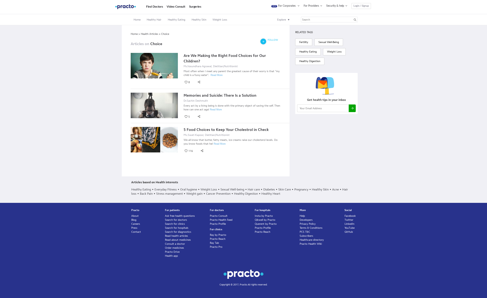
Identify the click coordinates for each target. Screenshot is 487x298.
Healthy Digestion (246, 193)
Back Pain (146, 193)
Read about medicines (178, 239)
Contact (136, 231)
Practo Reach (217, 239)
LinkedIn (349, 223)
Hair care (254, 189)
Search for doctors (176, 220)
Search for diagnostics (178, 231)
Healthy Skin (320, 189)
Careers (135, 223)
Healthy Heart (270, 193)
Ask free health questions (180, 216)
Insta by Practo (264, 216)
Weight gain (194, 193)
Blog (133, 220)
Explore (281, 19)
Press (134, 227)
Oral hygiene (188, 189)
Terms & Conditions (311, 227)
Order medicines (174, 247)
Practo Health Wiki (311, 243)
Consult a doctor (175, 243)
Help (302, 216)
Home (137, 19)
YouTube (350, 227)
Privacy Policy (308, 223)
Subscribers (306, 235)
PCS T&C (305, 231)
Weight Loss (209, 189)
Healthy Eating (141, 189)
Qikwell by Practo (265, 220)
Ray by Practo (218, 235)
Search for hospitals (176, 227)
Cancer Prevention (218, 193)
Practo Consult (219, 216)
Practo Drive (172, 251)
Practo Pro (216, 247)
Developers (306, 220)
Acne (335, 189)
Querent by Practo (266, 223)
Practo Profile (218, 223)
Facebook (350, 216)
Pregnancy (301, 189)
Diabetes (269, 189)
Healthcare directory (312, 239)
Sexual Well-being (232, 189)
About (135, 216)
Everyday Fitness (165, 189)
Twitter (349, 220)
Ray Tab (214, 243)
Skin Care (284, 189)
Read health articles (176, 235)
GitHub (349, 231)
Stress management (169, 193)
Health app (171, 255)
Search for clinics (175, 223)
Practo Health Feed (221, 220)
